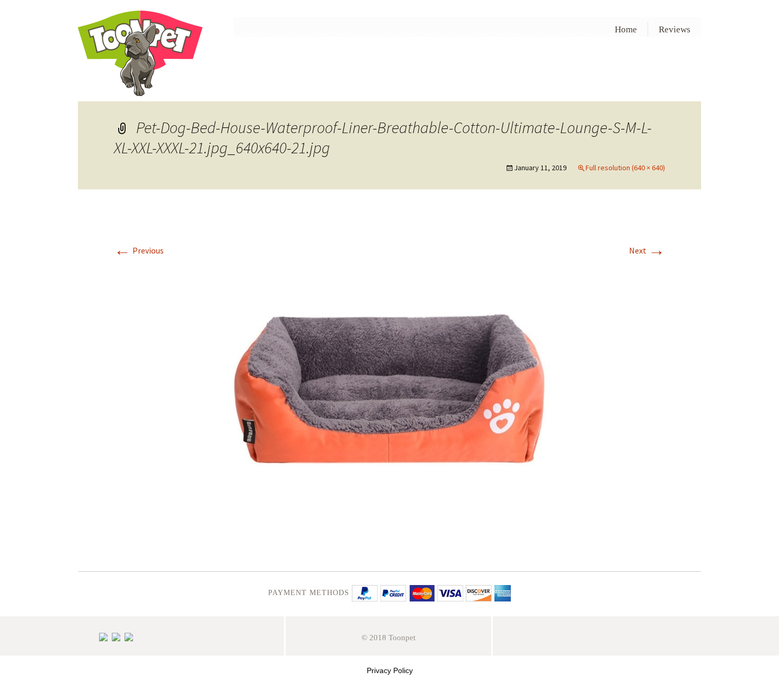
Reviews (675, 29)
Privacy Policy (390, 670)
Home (626, 29)
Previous (139, 250)
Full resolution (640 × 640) (625, 167)
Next (647, 250)
